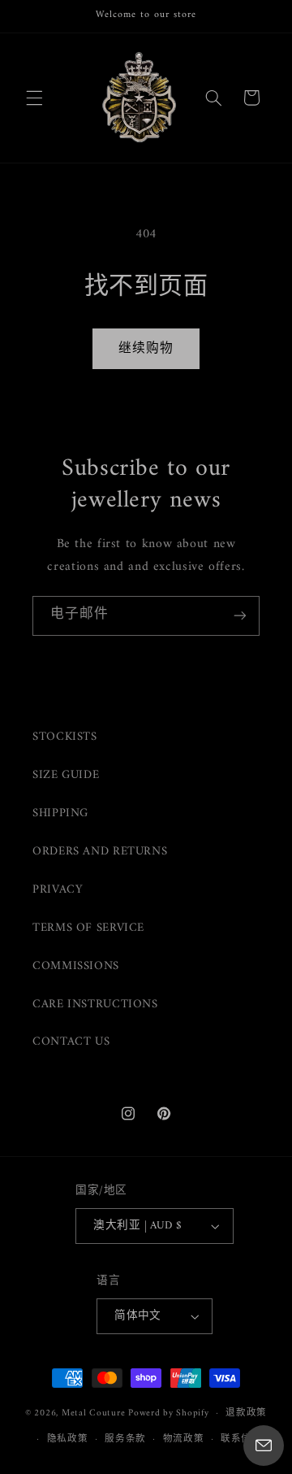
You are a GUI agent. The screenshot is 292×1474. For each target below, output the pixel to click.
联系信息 (241, 1439)
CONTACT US (71, 1041)
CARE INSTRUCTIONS (95, 1004)
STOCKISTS (64, 736)
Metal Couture (94, 1413)
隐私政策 (67, 1439)
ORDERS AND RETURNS (99, 851)
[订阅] (240, 616)
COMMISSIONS (75, 965)
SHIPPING (60, 813)
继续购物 (146, 348)
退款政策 (246, 1413)
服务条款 (125, 1439)
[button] (34, 97)
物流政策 (183, 1439)
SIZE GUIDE (65, 774)
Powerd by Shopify (168, 1413)
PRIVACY (57, 889)
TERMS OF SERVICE (88, 927)
